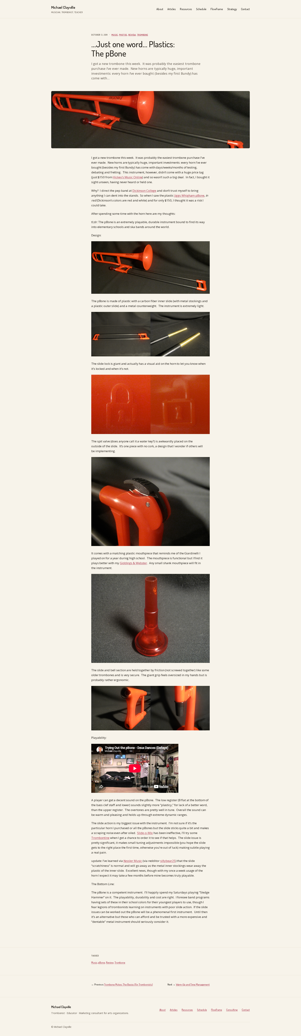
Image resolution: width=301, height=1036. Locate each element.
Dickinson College (144, 191)
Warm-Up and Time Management (193, 984)
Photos (123, 34)
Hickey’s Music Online (127, 177)
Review (132, 34)
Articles (173, 1009)
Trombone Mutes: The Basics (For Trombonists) (128, 984)
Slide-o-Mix (145, 833)
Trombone (142, 34)
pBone (101, 962)
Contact (246, 1009)
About (162, 1009)
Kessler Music (133, 861)
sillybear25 (168, 861)
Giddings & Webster (133, 563)
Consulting (232, 1009)
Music (114, 34)
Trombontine (100, 838)
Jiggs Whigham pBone (189, 195)
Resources (187, 1009)
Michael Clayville (63, 7)
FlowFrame (216, 1009)
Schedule (202, 1009)
